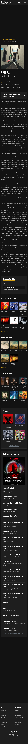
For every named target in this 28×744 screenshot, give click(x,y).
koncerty (3, 712)
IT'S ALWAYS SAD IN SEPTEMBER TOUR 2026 (13, 523)
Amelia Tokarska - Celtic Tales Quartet (13, 503)
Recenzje (12, 39)
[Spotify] (13, 735)
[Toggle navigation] (25, 2)
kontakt (17, 724)
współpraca (18, 722)
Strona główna (5, 39)
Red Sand (5, 602)
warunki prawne (19, 715)
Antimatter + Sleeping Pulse (10, 496)
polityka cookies (19, 717)
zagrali (2, 719)
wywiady (3, 726)
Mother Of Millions (20, 425)
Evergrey (8, 441)
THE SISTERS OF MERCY (9, 622)
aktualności (3, 710)
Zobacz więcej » (6, 405)
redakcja (17, 710)
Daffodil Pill (20, 441)
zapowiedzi (3, 715)
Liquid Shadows (7, 561)
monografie (4, 722)
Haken (4, 608)
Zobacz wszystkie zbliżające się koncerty (14, 633)
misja (16, 712)
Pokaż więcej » (5, 331)
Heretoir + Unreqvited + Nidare (11, 615)
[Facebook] (10, 735)
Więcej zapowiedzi (14, 445)
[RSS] (17, 735)
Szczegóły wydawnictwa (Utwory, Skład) (11, 95)
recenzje (3, 717)
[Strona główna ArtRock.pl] (6, 2)
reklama (17, 719)
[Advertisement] (14, 21)
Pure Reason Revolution (8, 426)
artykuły (3, 724)
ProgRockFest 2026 (8, 488)
